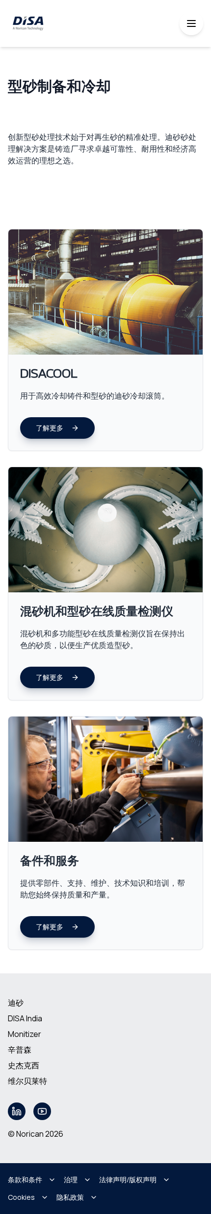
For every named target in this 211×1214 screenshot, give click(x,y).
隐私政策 (70, 1197)
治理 (71, 1179)
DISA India (25, 1018)
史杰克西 (23, 1065)
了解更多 (49, 427)
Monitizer (24, 1034)
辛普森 (19, 1049)
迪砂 (16, 1002)
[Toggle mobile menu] (191, 23)
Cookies (21, 1197)
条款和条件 (25, 1179)
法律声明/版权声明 (128, 1179)
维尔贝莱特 (27, 1081)
